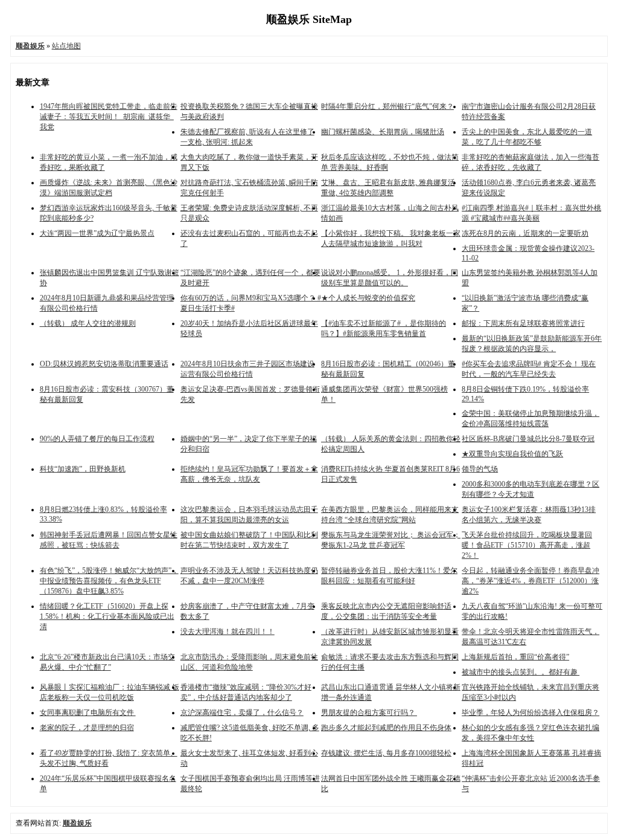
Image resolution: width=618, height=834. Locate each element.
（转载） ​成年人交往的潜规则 (88, 323)
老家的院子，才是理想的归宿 (87, 727)
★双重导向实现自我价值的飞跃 (512, 454)
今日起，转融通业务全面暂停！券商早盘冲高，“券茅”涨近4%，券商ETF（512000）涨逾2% (530, 580)
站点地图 (66, 46)
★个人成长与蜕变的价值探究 (368, 298)
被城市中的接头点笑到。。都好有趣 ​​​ (520, 672)
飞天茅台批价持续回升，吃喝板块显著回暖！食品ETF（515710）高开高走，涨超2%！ (527, 545)
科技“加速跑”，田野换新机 (83, 469)
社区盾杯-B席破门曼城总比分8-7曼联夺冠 (528, 439)
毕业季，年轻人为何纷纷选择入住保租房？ (530, 712)
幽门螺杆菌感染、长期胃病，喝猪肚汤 (382, 132)
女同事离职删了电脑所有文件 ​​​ (88, 712)
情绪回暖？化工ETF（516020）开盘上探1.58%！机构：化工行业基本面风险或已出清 (107, 616)
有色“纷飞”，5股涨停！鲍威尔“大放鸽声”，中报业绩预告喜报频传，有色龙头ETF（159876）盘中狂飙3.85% (109, 580)
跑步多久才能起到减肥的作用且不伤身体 (386, 727)
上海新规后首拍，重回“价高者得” (515, 657)
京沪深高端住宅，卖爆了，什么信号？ (242, 712)
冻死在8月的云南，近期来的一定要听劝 (525, 233)
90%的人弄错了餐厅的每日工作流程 (97, 439)
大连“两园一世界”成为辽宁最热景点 (97, 233)
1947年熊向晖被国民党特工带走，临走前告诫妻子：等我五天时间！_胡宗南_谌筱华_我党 (108, 116)
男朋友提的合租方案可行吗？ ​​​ (369, 712)
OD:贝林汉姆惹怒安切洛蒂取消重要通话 (104, 364)
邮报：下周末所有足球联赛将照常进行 (523, 323)
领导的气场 (480, 469)
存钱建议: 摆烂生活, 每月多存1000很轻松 (386, 753)
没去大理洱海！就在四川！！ (227, 631)
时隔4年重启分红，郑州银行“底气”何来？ (387, 106)
